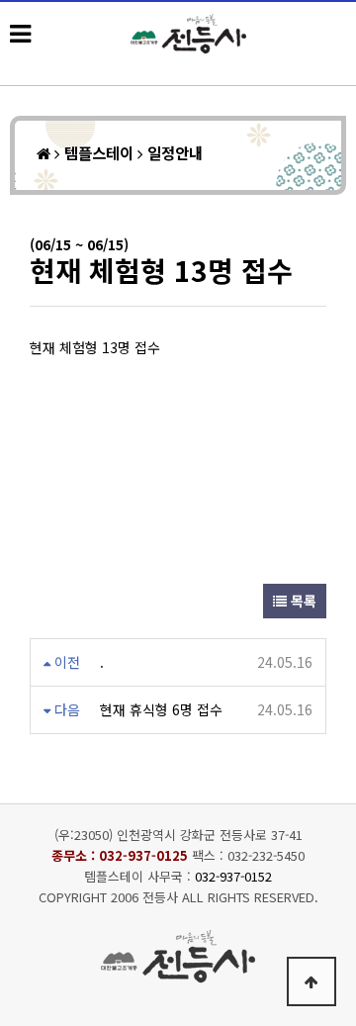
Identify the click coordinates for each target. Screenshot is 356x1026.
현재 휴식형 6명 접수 (161, 709)
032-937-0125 (143, 855)
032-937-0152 (233, 876)
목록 (301, 600)
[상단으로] (311, 981)
